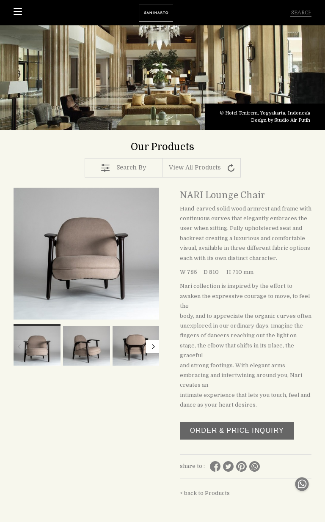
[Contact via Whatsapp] (301, 493)
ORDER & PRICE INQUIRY (237, 430)
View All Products (195, 167)
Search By (131, 167)
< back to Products (205, 493)
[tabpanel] (162, 77)
